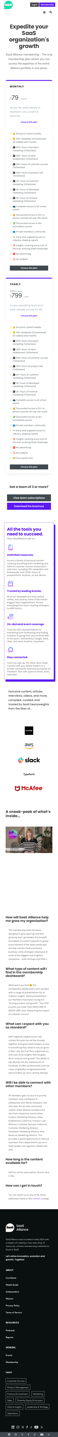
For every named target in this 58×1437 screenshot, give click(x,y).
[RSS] (49, 1434)
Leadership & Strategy (37, 1406)
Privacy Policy (13, 1305)
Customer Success (16, 1380)
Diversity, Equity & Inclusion (30, 1400)
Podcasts (10, 1330)
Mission (9, 1298)
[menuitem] (14, 1277)
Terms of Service (14, 1312)
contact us (38, 1198)
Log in (34, 4)
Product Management (18, 1387)
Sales (9, 1400)
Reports (9, 1337)
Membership (47, 4)
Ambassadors (12, 1291)
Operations (12, 1413)
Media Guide (12, 1284)
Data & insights (14, 1406)
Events (9, 1355)
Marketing (38, 1393)
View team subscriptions (29, 498)
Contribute (11, 1277)
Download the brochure (29, 506)
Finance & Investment (17, 1393)
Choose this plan (29, 122)
